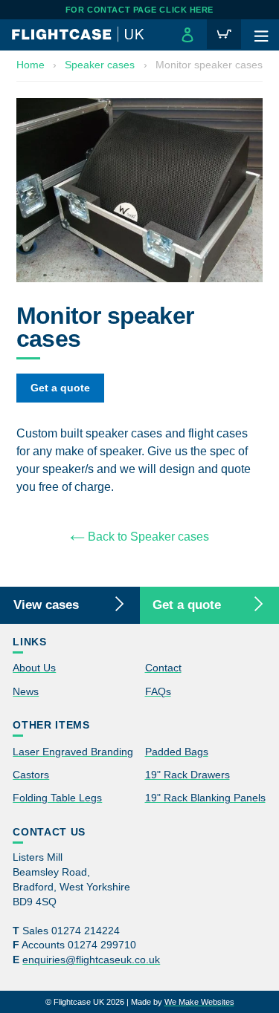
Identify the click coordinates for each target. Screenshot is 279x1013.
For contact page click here (139, 9)
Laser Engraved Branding (73, 752)
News (26, 691)
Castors (31, 775)
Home (30, 65)
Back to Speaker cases (147, 536)
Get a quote (60, 388)
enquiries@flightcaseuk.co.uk (91, 959)
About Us (34, 668)
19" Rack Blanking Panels (205, 798)
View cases (46, 605)
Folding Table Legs (57, 798)
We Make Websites (199, 1001)
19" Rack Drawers (187, 775)
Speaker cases (100, 65)
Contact (163, 668)
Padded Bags (176, 752)
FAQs (158, 691)
